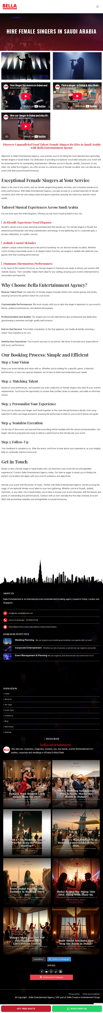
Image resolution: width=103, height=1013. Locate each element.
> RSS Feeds (8, 727)
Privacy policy (74, 994)
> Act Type (7, 705)
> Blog (5, 721)
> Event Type (8, 710)
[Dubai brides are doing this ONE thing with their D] (76, 882)
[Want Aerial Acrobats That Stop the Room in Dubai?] (76, 931)
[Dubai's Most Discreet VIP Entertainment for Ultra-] (27, 931)
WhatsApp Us (79, 1008)
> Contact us (8, 716)
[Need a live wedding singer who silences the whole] (27, 833)
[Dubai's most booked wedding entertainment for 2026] (76, 833)
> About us (7, 699)
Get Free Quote (26, 1008)
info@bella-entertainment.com (21, 613)
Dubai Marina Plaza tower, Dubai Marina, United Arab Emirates (33, 627)
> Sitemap (7, 732)
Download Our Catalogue (53, 977)
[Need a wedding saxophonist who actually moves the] (76, 784)
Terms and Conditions (91, 994)
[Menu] (97, 7)
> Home (6, 694)
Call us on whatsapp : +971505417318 (23, 620)
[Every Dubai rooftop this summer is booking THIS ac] (27, 882)
